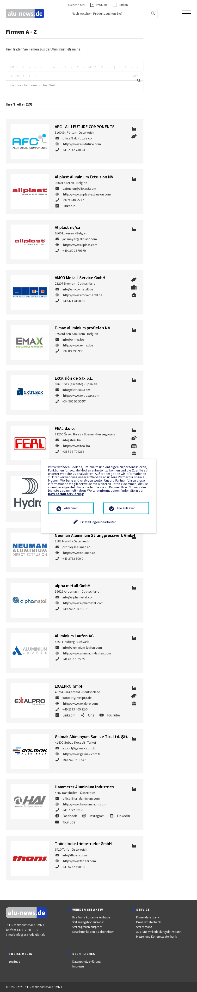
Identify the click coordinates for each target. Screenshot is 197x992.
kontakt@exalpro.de (77, 698)
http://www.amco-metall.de (82, 295)
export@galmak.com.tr (78, 748)
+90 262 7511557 (74, 760)
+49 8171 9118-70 (27, 930)
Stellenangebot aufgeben (88, 922)
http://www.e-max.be (78, 345)
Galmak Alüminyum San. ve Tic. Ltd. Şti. (91, 736)
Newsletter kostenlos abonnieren (93, 932)
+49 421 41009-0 (73, 301)
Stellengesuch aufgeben (87, 927)
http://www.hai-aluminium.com (84, 804)
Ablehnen (71, 508)
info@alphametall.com (78, 597)
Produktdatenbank (148, 922)
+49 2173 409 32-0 (74, 709)
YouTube (14, 962)
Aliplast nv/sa (67, 227)
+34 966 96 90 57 (74, 401)
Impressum (79, 966)
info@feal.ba (71, 440)
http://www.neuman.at (79, 553)
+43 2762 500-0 (72, 558)
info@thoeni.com (74, 855)
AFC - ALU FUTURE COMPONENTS (85, 126)
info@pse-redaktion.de (30, 935)
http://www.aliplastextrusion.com (87, 194)
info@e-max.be (73, 339)
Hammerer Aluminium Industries (84, 787)
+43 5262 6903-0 (73, 867)
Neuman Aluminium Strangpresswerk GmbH (95, 535)
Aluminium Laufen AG (74, 636)
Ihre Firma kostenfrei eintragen (91, 917)
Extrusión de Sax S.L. (74, 378)
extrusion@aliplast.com (79, 188)
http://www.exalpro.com (80, 703)
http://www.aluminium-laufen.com (87, 653)
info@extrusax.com (76, 390)
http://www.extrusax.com (81, 395)
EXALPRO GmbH (69, 686)
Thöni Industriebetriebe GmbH (83, 843)
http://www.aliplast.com (80, 245)
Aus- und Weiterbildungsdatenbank (158, 932)
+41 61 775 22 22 (74, 659)
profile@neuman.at (76, 547)
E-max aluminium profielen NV (82, 328)
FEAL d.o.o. (65, 428)
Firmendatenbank (147, 917)
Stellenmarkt (144, 927)
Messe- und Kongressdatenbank (156, 937)
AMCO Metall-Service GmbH (80, 277)
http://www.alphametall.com (83, 603)
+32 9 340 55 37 (73, 200)
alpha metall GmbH (73, 585)
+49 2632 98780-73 (75, 609)
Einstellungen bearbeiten (98, 522)
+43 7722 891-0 (72, 810)
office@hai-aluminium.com (81, 798)
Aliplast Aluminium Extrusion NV (84, 177)
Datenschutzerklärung (86, 962)
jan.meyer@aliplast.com (79, 239)
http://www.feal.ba (76, 446)
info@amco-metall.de (77, 289)
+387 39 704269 (73, 451)
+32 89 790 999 (72, 351)
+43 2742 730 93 (73, 150)
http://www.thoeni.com (79, 861)
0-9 (11, 66)
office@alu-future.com (78, 138)
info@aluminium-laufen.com (82, 647)
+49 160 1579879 (74, 250)
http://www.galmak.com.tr (81, 754)
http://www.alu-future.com (82, 144)
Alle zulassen (126, 508)
